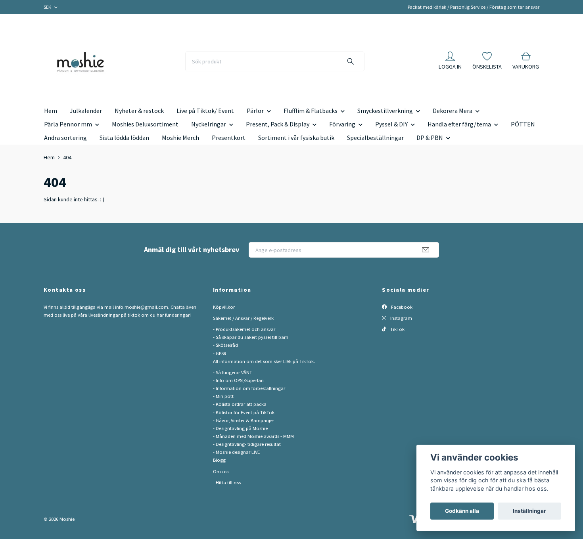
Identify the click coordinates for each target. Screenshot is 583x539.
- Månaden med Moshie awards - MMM (253, 436)
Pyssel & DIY (391, 124)
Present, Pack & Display (277, 124)
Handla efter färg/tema (459, 124)
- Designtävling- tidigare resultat (247, 444)
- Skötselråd (225, 345)
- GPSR (219, 353)
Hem (50, 111)
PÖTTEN (523, 124)
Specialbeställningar (375, 137)
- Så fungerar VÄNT (232, 372)
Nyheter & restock (139, 111)
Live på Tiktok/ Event (205, 111)
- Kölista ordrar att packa (240, 404)
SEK (48, 7)
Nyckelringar (208, 124)
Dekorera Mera (452, 111)
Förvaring (342, 124)
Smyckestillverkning (385, 111)
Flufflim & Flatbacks (311, 111)
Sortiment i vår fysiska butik (296, 137)
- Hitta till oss (227, 482)
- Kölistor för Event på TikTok (243, 412)
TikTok (397, 329)
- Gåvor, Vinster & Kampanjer (243, 420)
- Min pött (223, 396)
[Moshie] (80, 61)
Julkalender (86, 111)
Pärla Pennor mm (68, 124)
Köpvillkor (224, 307)
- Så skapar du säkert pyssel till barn (250, 337)
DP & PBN (429, 137)
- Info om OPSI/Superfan (238, 380)
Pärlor (255, 111)
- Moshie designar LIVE (236, 452)
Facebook (401, 307)
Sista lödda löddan (124, 137)
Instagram (400, 318)
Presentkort (228, 137)
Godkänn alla (462, 511)
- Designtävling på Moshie (240, 428)
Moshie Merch (180, 137)
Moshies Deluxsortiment (145, 124)
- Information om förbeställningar (249, 388)
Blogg (219, 460)
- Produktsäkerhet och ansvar (244, 329)
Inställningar (529, 511)
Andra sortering (65, 137)
